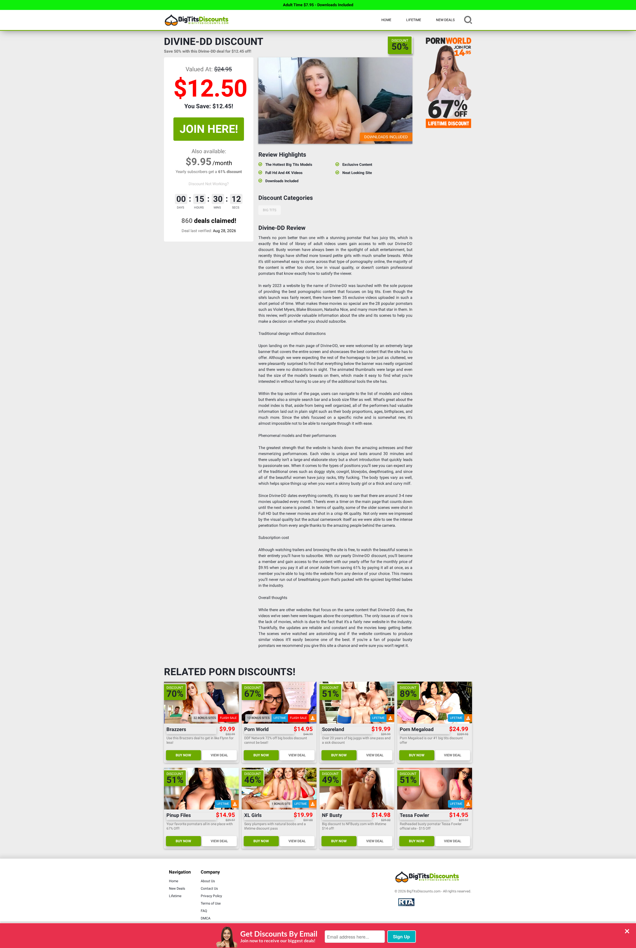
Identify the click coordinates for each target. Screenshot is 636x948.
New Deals (445, 20)
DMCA (205, 918)
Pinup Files (178, 815)
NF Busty (332, 815)
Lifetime (413, 20)
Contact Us (209, 888)
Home (386, 20)
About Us (208, 881)
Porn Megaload (417, 729)
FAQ (204, 911)
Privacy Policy (211, 896)
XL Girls (253, 815)
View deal (219, 755)
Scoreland (333, 729)
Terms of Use (211, 903)
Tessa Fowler (414, 815)
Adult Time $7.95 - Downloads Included (318, 4)
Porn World (256, 729)
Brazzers (176, 729)
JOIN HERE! (209, 129)
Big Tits (269, 210)
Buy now (183, 755)
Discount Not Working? (209, 183)
